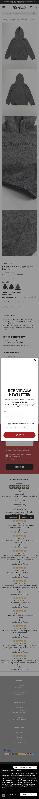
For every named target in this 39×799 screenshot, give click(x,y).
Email (5, 411)
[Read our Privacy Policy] (33, 427)
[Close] (35, 360)
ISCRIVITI (19, 435)
